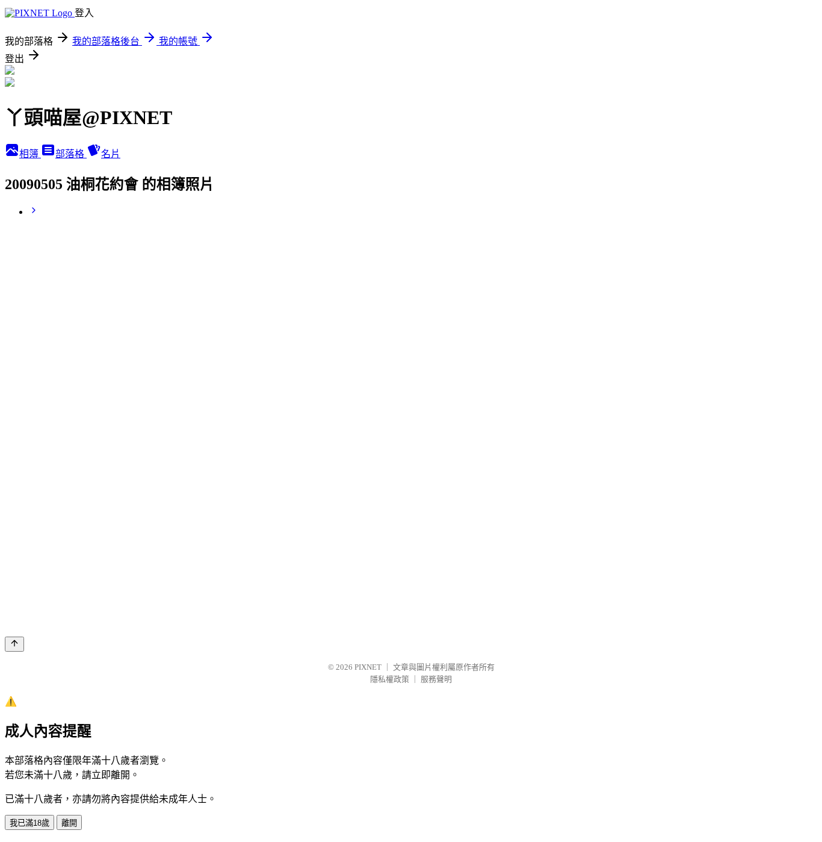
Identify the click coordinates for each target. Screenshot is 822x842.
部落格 (71, 154)
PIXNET (368, 667)
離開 (69, 823)
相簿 (30, 154)
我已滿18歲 (29, 823)
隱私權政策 (389, 679)
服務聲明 (436, 679)
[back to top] (14, 644)
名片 (110, 154)
